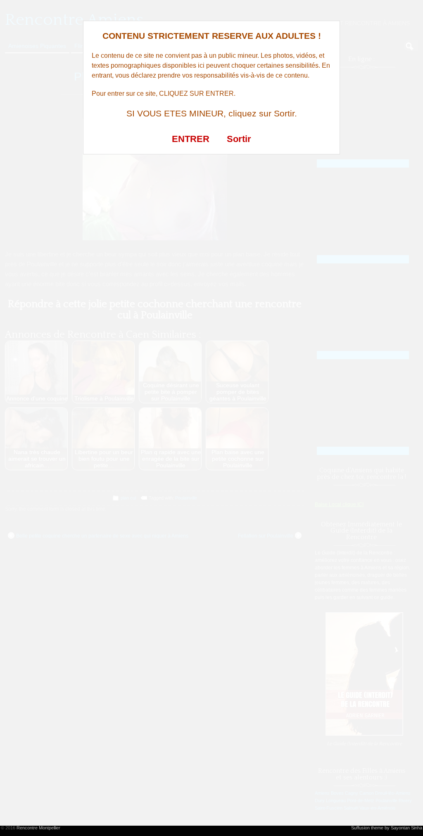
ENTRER (190, 139)
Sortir (239, 139)
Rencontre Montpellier (38, 827)
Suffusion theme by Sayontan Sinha (386, 827)
